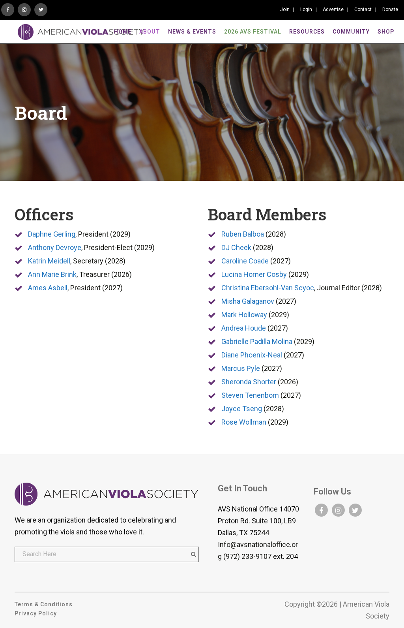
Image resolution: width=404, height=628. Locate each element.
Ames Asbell (47, 288)
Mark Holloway (244, 314)
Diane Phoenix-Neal (251, 355)
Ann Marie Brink (52, 274)
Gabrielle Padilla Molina (256, 341)
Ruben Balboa (242, 234)
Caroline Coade (245, 261)
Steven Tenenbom (250, 395)
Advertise (333, 9)
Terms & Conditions (44, 604)
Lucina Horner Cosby (254, 274)
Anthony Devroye (54, 247)
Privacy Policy (36, 613)
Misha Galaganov (247, 301)
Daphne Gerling (51, 234)
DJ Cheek (236, 247)
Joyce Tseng (241, 408)
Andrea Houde (243, 328)
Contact (363, 9)
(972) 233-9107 (247, 556)
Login (306, 9)
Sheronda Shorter (248, 382)
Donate (390, 9)
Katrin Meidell (49, 261)
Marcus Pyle (240, 368)
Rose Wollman (243, 422)
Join (285, 9)
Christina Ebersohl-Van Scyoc (267, 288)
